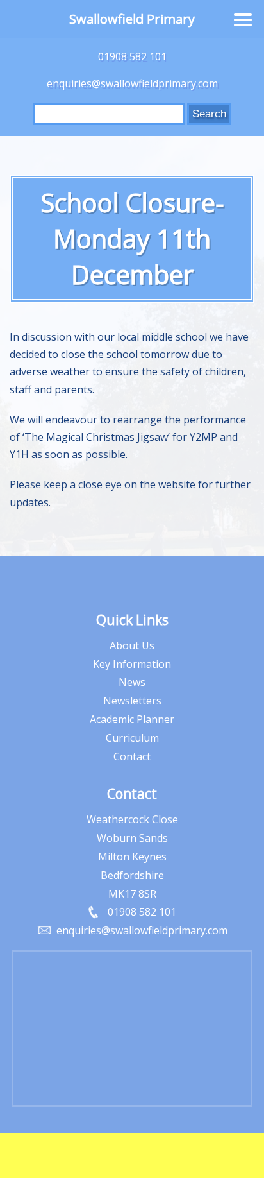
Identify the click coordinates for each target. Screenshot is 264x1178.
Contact (132, 756)
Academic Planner (132, 719)
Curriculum (132, 738)
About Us (132, 645)
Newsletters (132, 701)
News (132, 682)
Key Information (132, 664)
